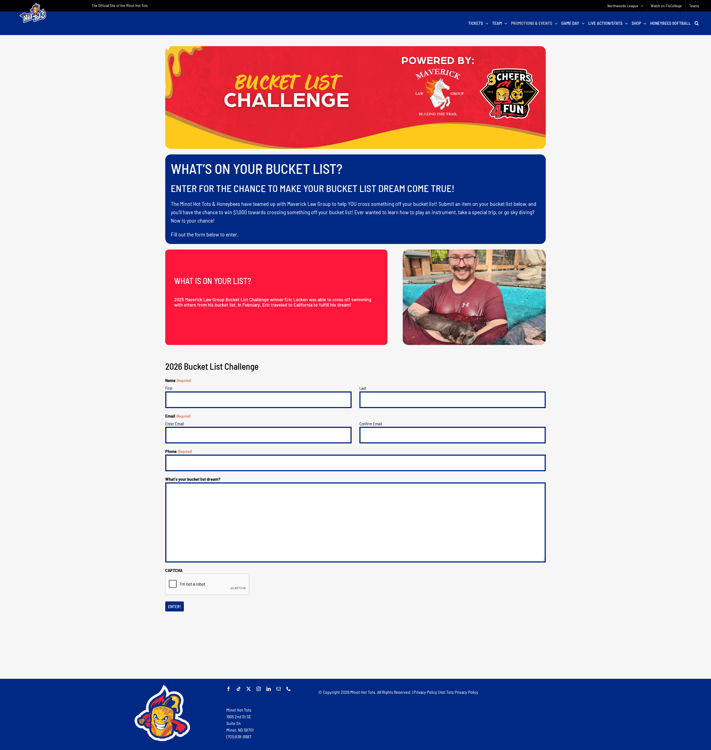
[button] (697, 23)
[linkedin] (268, 689)
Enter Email (174, 423)
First (168, 388)
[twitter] (248, 689)
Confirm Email (370, 423)
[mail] (278, 689)
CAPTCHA (173, 570)
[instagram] (258, 689)
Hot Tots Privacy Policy (458, 692)
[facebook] (228, 689)
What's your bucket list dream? (193, 479)
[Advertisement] (355, 659)
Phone (178, 451)
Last (362, 388)
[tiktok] (238, 689)
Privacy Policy (425, 692)
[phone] (288, 689)
